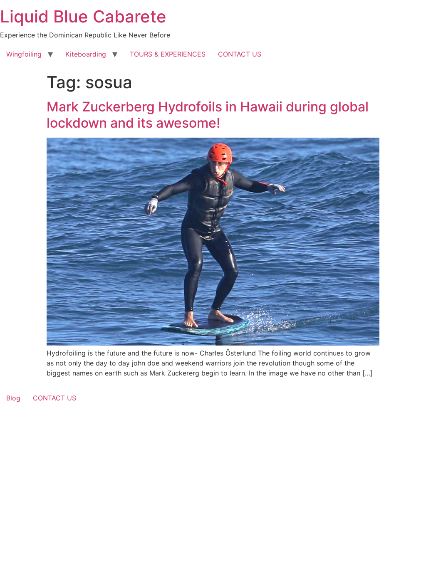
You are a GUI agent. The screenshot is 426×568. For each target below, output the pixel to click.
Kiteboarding (85, 54)
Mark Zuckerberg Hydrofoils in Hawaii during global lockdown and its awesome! (208, 115)
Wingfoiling (24, 54)
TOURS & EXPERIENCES (168, 54)
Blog (13, 398)
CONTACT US (239, 54)
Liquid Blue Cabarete (83, 16)
